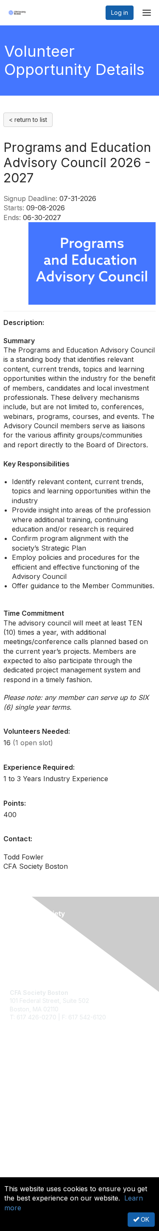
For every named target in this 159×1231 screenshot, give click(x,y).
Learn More (26, 1106)
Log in (119, 12)
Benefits (21, 1098)
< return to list (28, 119)
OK (144, 1219)
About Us (22, 1170)
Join (16, 1089)
